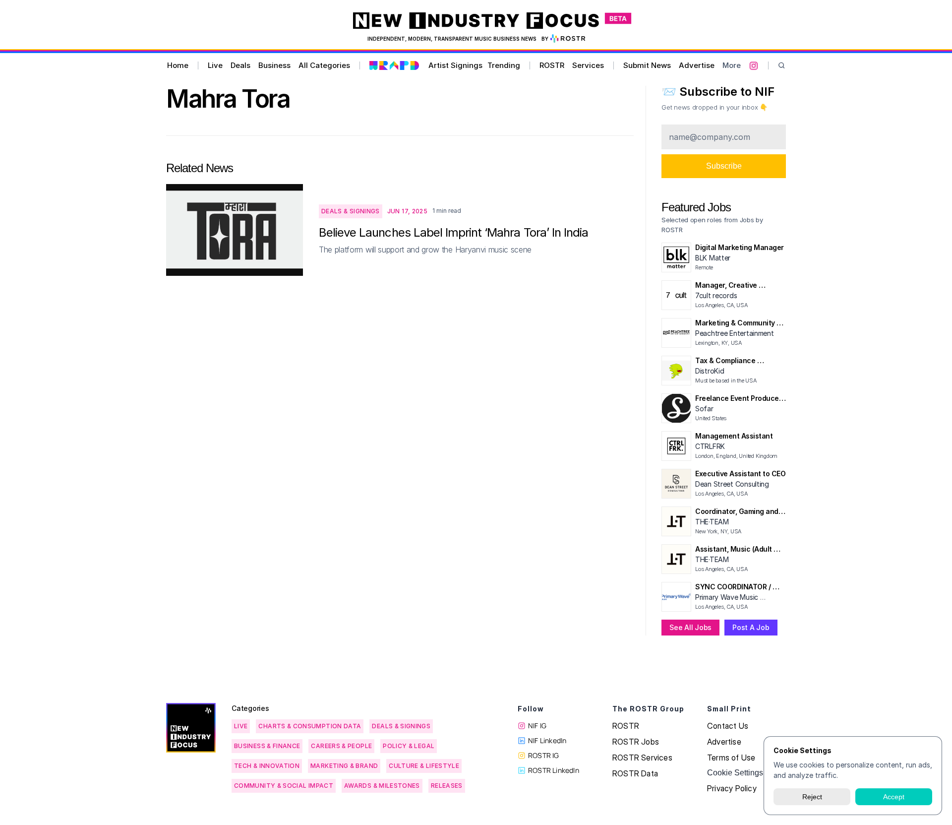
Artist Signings (455, 65)
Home (177, 65)
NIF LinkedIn (547, 740)
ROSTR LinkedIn (553, 770)
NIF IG (537, 725)
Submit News (647, 65)
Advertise (696, 65)
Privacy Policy (732, 788)
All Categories (324, 65)
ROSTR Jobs (635, 742)
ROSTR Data (635, 773)
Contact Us (727, 726)
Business (274, 65)
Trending (503, 65)
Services (588, 65)
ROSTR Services (642, 757)
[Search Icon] (781, 65)
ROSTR (551, 65)
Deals (240, 65)
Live (215, 65)
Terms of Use (731, 757)
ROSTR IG (543, 755)
